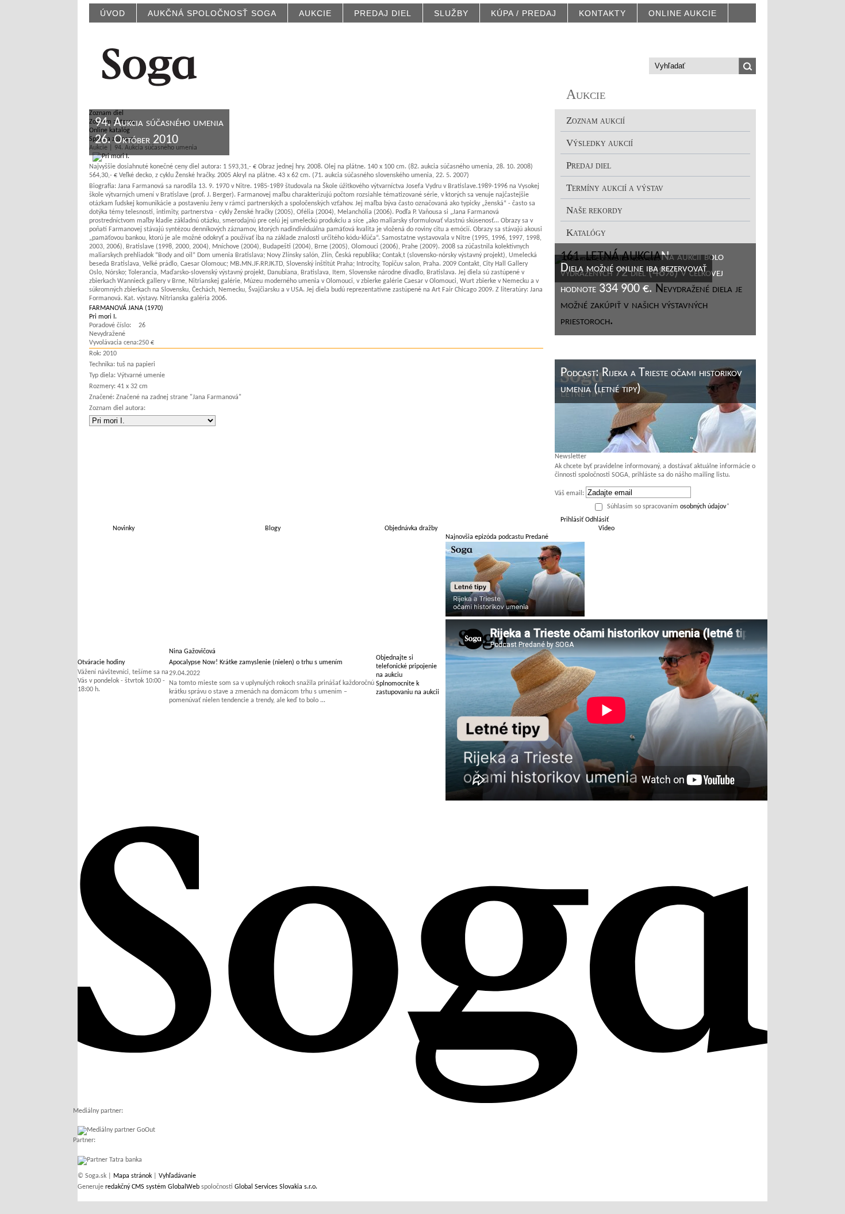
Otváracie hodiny (101, 662)
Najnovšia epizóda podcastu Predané (496, 537)
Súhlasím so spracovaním (668, 506)
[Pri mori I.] (109, 156)
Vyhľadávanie (177, 1176)
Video (606, 528)
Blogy (273, 528)
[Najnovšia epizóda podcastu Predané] (515, 614)
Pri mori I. (103, 316)
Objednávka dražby (411, 528)
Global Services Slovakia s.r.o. (276, 1187)
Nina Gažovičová (192, 651)
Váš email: (569, 493)
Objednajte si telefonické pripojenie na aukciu (406, 666)
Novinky (124, 528)
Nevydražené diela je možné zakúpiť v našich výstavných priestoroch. (651, 305)
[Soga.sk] (149, 65)
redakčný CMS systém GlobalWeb (152, 1187)
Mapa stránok (132, 1176)
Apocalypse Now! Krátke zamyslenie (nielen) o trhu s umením (256, 662)
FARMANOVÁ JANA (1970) (126, 308)
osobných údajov (703, 506)
